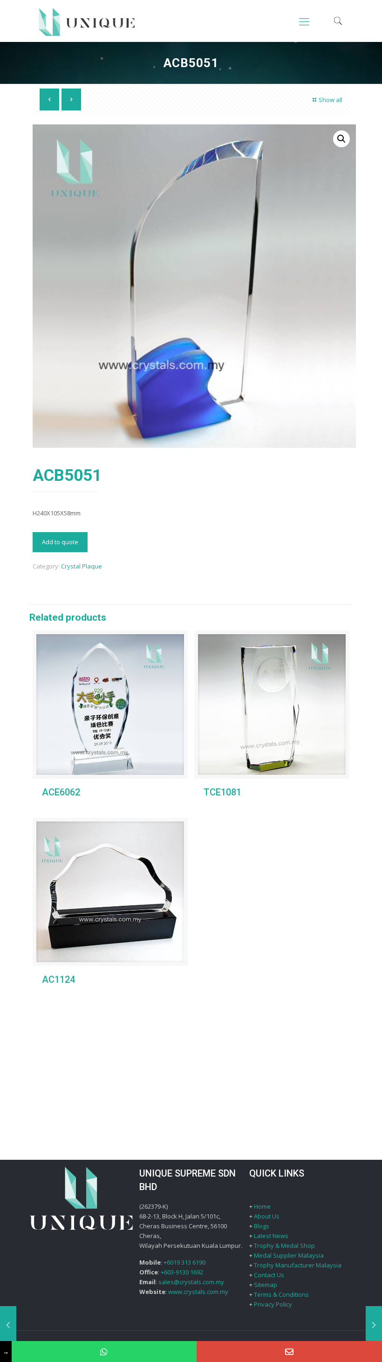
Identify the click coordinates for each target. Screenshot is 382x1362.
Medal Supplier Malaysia (289, 1255)
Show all (330, 100)
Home (262, 1206)
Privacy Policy (273, 1304)
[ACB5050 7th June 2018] (8, 1324)
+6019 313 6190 (184, 1262)
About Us (267, 1216)
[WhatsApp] (104, 1351)
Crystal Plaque (81, 566)
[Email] (289, 1351)
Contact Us (269, 1275)
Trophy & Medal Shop (284, 1245)
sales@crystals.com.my (191, 1282)
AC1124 (58, 979)
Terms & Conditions (281, 1294)
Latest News (271, 1236)
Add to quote (60, 542)
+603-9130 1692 (182, 1272)
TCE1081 (222, 792)
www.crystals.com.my (198, 1291)
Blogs (261, 1226)
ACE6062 (61, 792)
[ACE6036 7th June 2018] (374, 1324)
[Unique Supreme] (87, 21)
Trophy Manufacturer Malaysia (297, 1265)
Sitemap (265, 1284)
